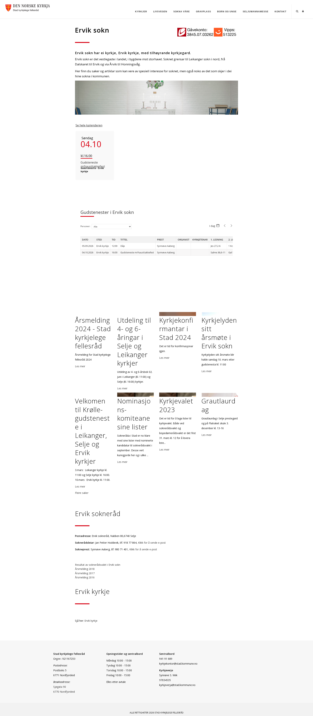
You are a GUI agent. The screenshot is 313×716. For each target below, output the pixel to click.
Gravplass (203, 11)
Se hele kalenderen (89, 125)
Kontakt (280, 11)
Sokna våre (181, 11)
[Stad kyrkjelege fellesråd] (27, 7)
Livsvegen (160, 11)
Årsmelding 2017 (85, 573)
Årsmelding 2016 (85, 577)
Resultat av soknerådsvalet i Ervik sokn (97, 564)
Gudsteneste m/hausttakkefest (93, 164)
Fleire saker (81, 493)
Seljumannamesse (255, 11)
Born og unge (227, 11)
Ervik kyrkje (90, 620)
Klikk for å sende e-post (152, 542)
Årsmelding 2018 (85, 569)
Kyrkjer (141, 11)
